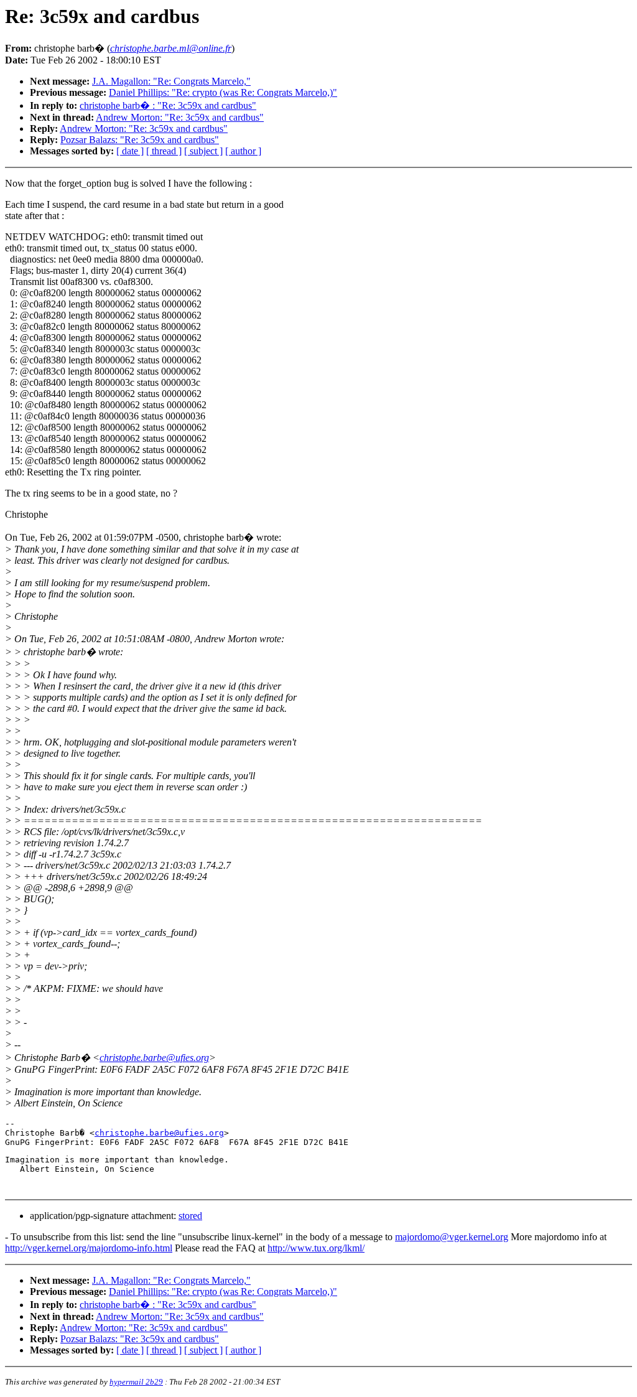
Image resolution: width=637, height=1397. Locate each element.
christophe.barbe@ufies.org (154, 1057)
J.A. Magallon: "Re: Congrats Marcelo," (171, 81)
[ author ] (243, 151)
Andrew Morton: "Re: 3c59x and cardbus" (180, 117)
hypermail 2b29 (136, 1381)
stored (190, 1215)
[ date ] (130, 151)
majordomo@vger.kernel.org (451, 1236)
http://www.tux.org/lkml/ (316, 1248)
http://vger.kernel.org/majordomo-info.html (88, 1248)
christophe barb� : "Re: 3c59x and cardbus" (168, 105)
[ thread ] (164, 151)
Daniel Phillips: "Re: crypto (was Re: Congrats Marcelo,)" (223, 92)
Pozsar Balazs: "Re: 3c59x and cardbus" (139, 139)
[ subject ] (203, 151)
